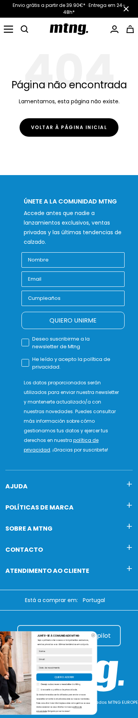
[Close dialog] (116, 635)
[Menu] (8, 29)
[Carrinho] (130, 29)
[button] (24, 29)
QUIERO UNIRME (73, 320)
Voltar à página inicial (69, 127)
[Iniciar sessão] (114, 29)
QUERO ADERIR (87, 677)
